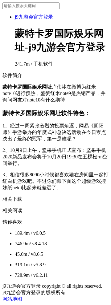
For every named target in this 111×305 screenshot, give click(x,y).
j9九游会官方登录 (34, 16)
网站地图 (12, 299)
